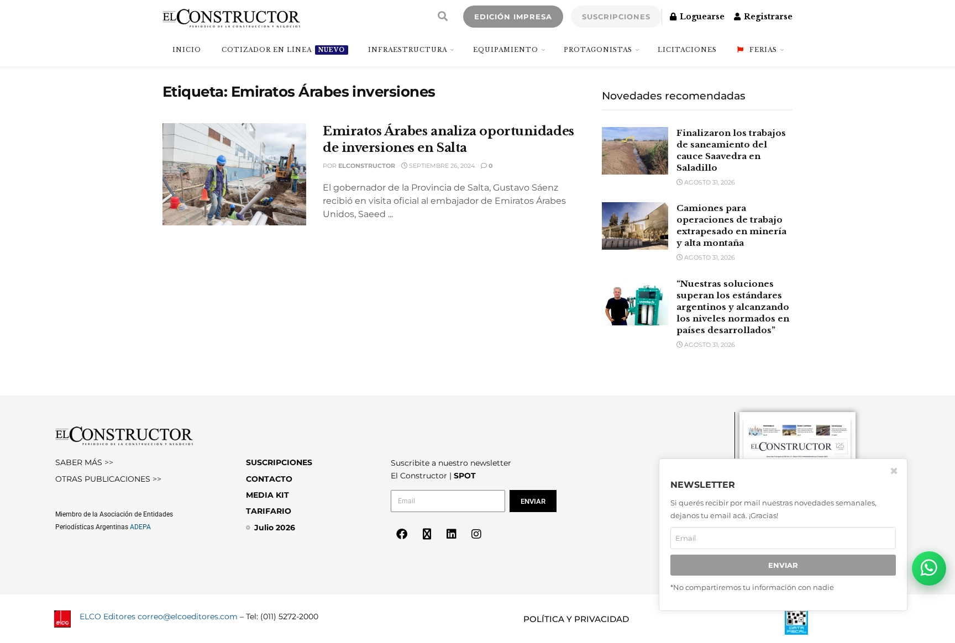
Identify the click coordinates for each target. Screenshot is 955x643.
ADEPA (140, 527)
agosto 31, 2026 (709, 182)
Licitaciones (687, 50)
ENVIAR (783, 565)
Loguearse (701, 17)
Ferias (763, 50)
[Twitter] (427, 534)
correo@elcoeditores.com (188, 616)
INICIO (186, 50)
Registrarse (767, 17)
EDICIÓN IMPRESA (513, 16)
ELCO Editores (107, 616)
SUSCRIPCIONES (616, 16)
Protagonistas (598, 50)
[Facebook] (402, 534)
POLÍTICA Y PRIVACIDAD (576, 619)
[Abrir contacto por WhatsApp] (929, 568)
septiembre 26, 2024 (441, 166)
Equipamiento (505, 50)
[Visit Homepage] (231, 17)
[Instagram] (476, 534)
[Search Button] (443, 16)
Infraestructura (407, 50)
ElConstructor (366, 166)
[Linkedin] (451, 534)
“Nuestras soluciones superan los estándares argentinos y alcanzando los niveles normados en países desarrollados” (732, 306)
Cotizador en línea (283, 50)
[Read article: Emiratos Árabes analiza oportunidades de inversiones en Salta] (234, 174)
